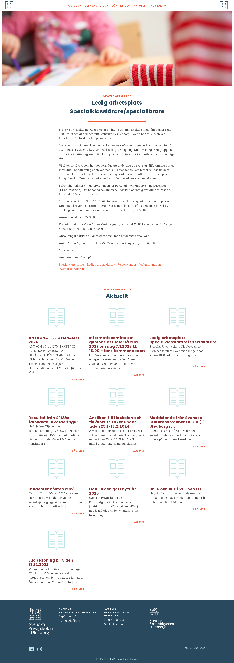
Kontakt (157, 5)
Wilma (189, 648)
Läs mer (78, 379)
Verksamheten (95, 5)
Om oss (73, 5)
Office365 (199, 648)
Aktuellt (140, 5)
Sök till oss (121, 5)
